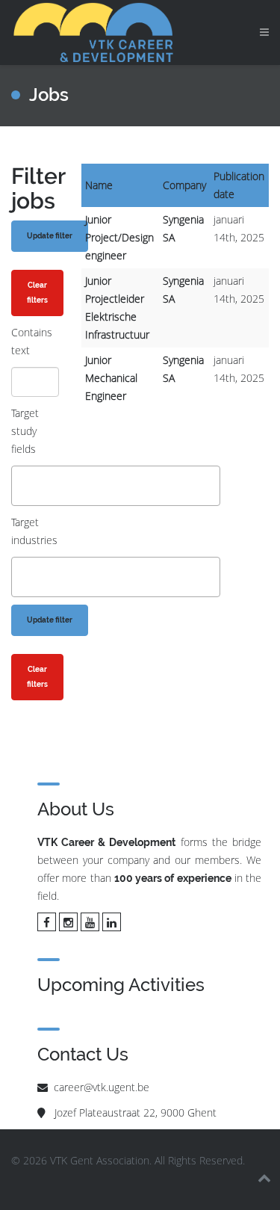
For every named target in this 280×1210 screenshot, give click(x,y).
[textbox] (20, 485)
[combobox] (115, 486)
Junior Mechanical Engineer (111, 378)
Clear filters (37, 292)
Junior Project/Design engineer (119, 237)
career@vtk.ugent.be (101, 1087)
